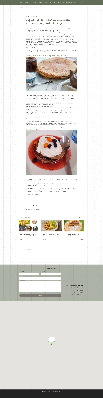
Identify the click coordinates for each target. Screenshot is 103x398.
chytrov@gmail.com (76, 286)
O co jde (21, 276)
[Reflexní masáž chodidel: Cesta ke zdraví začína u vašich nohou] (29, 225)
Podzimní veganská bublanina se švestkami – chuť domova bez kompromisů (74, 235)
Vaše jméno (21, 271)
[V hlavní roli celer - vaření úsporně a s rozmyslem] (51, 225)
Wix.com (60, 391)
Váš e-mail (43, 271)
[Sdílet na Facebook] (26, 205)
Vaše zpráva (22, 280)
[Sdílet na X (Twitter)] (29, 205)
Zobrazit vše (81, 217)
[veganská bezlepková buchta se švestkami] (74, 225)
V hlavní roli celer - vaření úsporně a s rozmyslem (51, 235)
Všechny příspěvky (26, 7)
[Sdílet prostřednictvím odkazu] (36, 205)
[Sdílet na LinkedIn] (33, 205)
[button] (82, 7)
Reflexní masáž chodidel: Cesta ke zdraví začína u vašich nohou (28, 235)
